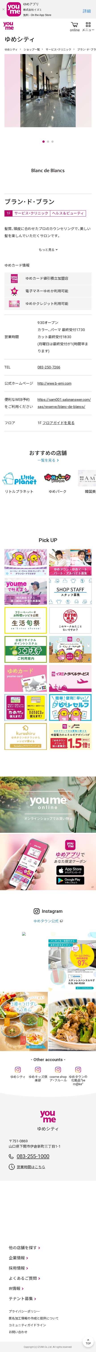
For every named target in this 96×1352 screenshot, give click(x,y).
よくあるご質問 (23, 1278)
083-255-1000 (33, 1156)
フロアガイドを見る (58, 423)
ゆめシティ (11, 49)
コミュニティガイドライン (27, 1325)
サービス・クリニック (58, 49)
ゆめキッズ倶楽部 (38, 1078)
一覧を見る (46, 460)
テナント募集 (21, 1298)
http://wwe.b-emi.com (54, 383)
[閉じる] (3, 9)
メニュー (88, 26)
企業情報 (17, 1258)
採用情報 (17, 1268)
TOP (88, 1341)
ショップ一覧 (32, 49)
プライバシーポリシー (24, 1311)
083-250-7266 (49, 367)
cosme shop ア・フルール (58, 1078)
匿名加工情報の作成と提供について (34, 1318)
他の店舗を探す (23, 1247)
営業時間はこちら (31, 1167)
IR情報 (14, 1288)
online (74, 26)
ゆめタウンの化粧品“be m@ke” (78, 1080)
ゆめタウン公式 (45, 921)
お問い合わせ (18, 1332)
